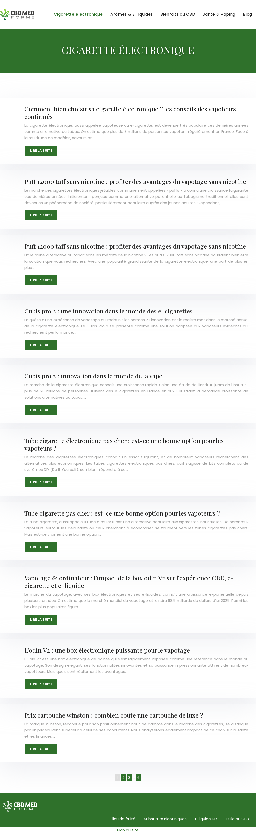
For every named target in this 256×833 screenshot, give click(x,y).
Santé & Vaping (219, 14)
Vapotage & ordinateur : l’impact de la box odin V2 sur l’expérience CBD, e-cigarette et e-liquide (129, 581)
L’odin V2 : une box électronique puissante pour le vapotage (107, 650)
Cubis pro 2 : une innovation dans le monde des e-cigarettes (108, 311)
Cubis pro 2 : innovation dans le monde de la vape (93, 376)
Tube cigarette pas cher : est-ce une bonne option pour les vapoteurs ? (122, 513)
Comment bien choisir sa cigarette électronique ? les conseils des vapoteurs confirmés (130, 112)
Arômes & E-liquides (131, 14)
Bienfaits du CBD (177, 14)
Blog (247, 14)
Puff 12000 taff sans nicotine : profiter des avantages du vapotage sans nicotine (135, 181)
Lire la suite (41, 150)
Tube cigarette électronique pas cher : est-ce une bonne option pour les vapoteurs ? (124, 444)
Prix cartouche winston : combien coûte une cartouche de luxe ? (113, 715)
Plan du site (128, 830)
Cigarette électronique (78, 14)
